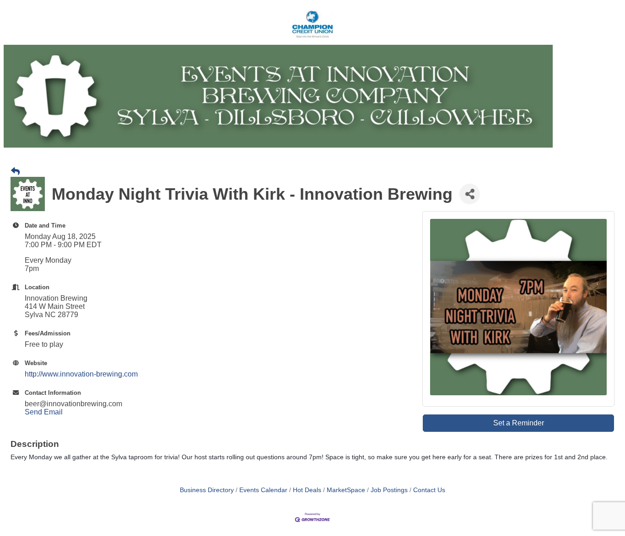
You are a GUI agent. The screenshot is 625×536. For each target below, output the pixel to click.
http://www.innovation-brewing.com (81, 374)
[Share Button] (469, 194)
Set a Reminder (518, 423)
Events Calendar (263, 490)
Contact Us (429, 490)
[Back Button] (15, 172)
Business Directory (207, 490)
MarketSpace (346, 490)
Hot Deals (307, 490)
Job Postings (389, 490)
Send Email (44, 412)
